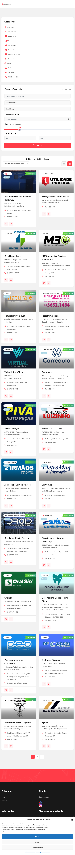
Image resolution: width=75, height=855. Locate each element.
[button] (72, 820)
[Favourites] (6, 224)
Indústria (11, 68)
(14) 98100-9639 (50, 620)
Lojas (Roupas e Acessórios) (50, 293)
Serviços (11, 72)
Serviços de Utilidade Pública (55, 196)
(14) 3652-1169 (12, 445)
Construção (48, 515)
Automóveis (12, 36)
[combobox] (16, 163)
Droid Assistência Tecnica (16, 538)
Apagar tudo (66, 89)
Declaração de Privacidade (43, 852)
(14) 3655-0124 (12, 333)
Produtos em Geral (48, 700)
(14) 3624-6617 (50, 739)
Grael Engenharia (12, 256)
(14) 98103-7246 (50, 442)
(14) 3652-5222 (50, 499)
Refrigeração (46, 462)
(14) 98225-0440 (13, 273)
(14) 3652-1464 (50, 333)
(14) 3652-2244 (12, 217)
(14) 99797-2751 (50, 276)
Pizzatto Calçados (50, 315)
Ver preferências (37, 847)
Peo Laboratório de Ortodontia (13, 662)
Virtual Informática (13, 372)
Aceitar (37, 837)
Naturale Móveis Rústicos (16, 315)
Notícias (4, 801)
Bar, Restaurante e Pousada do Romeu (17, 198)
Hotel (8, 174)
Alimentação (11, 32)
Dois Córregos (44, 797)
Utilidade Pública (50, 174)
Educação (11, 50)
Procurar (39, 145)
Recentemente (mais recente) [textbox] (15, 164)
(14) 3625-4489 (50, 207)
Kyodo (45, 722)
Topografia (45, 233)
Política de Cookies (30, 852)
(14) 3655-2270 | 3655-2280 (17, 683)
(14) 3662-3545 (50, 677)
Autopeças (8, 406)
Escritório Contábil (10, 700)
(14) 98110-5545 (12, 555)
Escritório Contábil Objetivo (17, 722)
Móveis (7, 293)
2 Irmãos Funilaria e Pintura (17, 484)
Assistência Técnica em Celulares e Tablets (17, 515)
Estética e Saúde (14, 54)
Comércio (11, 41)
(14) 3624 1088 (12, 739)
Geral (3, 797)
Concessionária (47, 349)
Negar (37, 842)
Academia (10, 27)
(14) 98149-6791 (12, 389)
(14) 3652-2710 (50, 558)
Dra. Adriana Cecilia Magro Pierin (55, 599)
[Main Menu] (71, 3)
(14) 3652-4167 (12, 499)
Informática (8, 349)
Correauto (47, 372)
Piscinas (44, 637)
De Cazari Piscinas (51, 660)
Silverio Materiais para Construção (53, 540)
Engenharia (8, 233)
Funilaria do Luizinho (52, 428)
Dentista (7, 575)
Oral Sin (8, 597)
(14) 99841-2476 (12, 612)
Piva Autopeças (11, 428)
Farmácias (11, 59)
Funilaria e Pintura (47, 406)
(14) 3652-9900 (50, 389)
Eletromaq (47, 484)
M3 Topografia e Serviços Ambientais (54, 258)
